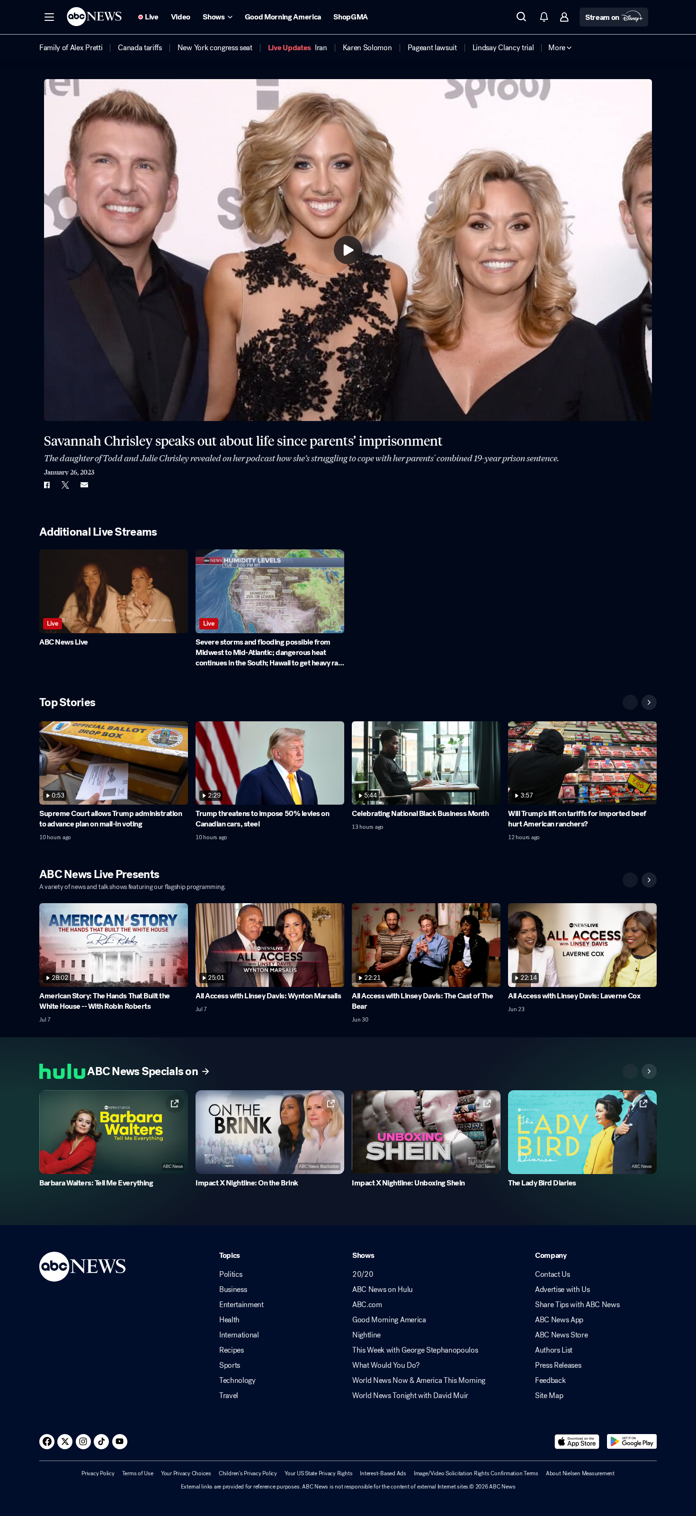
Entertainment (241, 1305)
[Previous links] (630, 1071)
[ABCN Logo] (94, 16)
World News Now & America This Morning (418, 1380)
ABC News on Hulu (382, 1289)
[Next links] (649, 1071)
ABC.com (367, 1305)
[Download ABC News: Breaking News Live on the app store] (577, 1441)
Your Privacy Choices (186, 1473)
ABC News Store (561, 1335)
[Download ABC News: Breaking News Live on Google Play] (632, 1441)
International (239, 1335)
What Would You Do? (385, 1365)
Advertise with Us (562, 1289)
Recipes (231, 1350)
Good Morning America (389, 1320)
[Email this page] (84, 484)
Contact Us (552, 1274)
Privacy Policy (98, 1473)
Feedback (550, 1380)
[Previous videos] (630, 702)
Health (229, 1320)
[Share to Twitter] (65, 484)
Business (233, 1289)
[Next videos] (649, 702)
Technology (237, 1380)
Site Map (549, 1395)
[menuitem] (70, 48)
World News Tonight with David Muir (410, 1395)
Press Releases (558, 1365)
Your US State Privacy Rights (318, 1473)
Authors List (553, 1350)
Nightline (366, 1335)
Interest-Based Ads (383, 1473)
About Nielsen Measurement (580, 1473)
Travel (228, 1395)
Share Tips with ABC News (577, 1305)
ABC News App (559, 1320)
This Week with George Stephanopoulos (415, 1350)
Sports (229, 1365)
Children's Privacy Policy (248, 1473)
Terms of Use (137, 1473)
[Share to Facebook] (46, 484)
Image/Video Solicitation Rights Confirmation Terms (476, 1473)
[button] (49, 17)
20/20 (362, 1274)
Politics (230, 1274)
